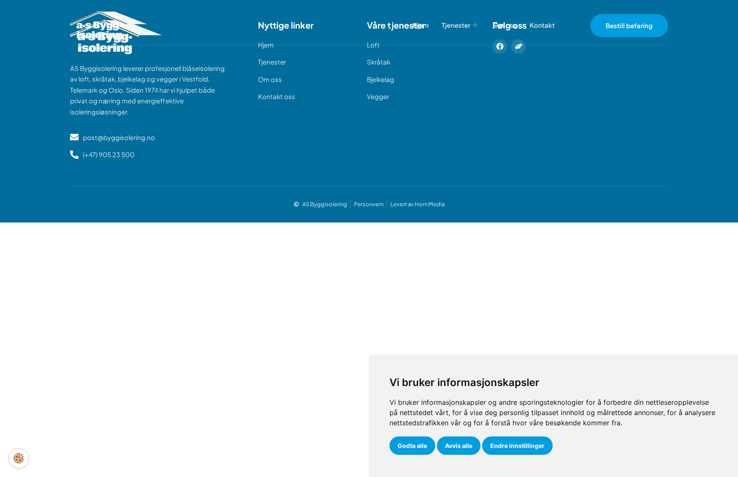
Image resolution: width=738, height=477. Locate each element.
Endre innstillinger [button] (517, 445)
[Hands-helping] (518, 46)
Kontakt (542, 25)
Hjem (421, 25)
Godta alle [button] (412, 445)
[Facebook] (499, 46)
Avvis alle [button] (458, 445)
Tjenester (456, 25)
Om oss (505, 25)
